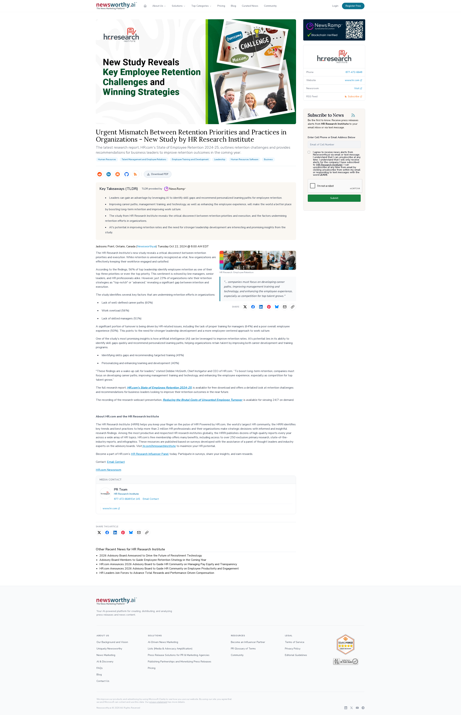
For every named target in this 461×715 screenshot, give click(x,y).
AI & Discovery (105, 661)
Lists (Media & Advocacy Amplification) (170, 648)
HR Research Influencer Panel (150, 454)
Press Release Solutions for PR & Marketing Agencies (178, 655)
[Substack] (117, 174)
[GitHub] (126, 174)
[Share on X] (245, 306)
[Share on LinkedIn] (261, 306)
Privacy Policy (292, 648)
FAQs (100, 668)
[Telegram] (363, 707)
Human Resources (107, 159)
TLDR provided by (152, 188)
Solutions (177, 6)
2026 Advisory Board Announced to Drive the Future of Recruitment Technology (150, 556)
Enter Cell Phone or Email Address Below (331, 137)
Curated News (250, 6)
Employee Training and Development (190, 159)
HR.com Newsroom (108, 470)
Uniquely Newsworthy (109, 648)
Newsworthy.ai (146, 246)
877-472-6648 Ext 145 (127, 499)
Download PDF (159, 174)
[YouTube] (357, 707)
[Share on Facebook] (253, 306)
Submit (334, 198)
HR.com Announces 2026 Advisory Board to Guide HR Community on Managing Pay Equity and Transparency (168, 564)
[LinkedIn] (108, 174)
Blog (233, 6)
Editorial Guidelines (296, 655)
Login (335, 6)
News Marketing (106, 655)
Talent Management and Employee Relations (144, 159)
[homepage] (145, 6)
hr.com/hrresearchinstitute (159, 446)
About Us (157, 6)
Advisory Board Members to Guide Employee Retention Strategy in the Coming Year (152, 560)
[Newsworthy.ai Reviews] (346, 644)
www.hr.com (110, 508)
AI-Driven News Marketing (163, 642)
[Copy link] (292, 306)
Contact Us (103, 681)
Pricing (221, 6)
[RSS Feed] (135, 174)
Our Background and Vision (112, 642)
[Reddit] (99, 174)
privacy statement (158, 702)
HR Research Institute (126, 494)
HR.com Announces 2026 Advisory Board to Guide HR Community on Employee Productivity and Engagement (169, 569)
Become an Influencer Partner (248, 642)
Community (270, 6)
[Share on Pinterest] (268, 306)
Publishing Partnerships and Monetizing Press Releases (179, 661)
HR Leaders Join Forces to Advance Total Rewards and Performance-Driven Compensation (156, 573)
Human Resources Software (244, 159)
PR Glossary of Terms (243, 648)
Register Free (353, 6)
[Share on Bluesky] (276, 306)
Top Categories (200, 6)
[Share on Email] (284, 306)
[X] (351, 707)
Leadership (219, 159)
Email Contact (116, 462)
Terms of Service (294, 642)
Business (268, 159)
